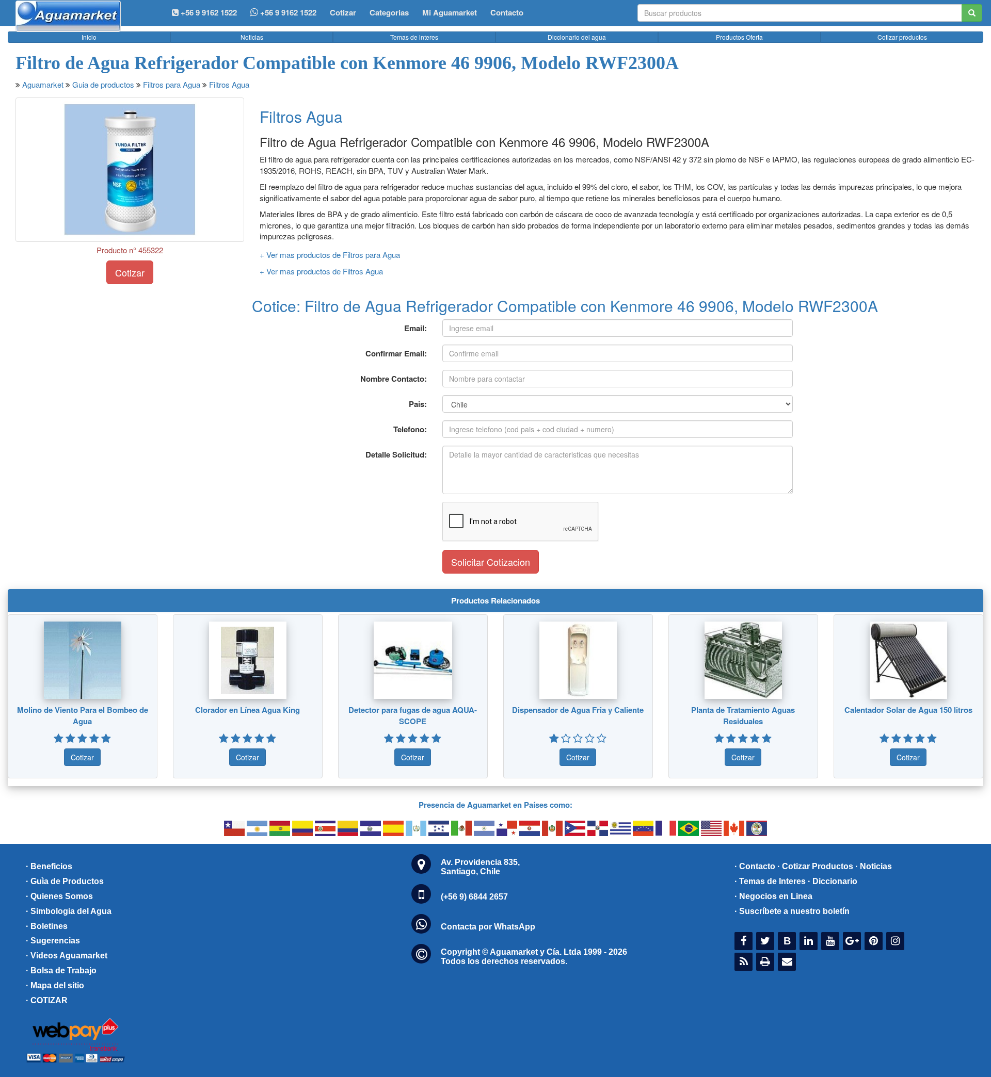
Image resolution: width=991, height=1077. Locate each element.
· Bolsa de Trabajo (61, 970)
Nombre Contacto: (393, 378)
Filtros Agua (229, 84)
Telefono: (410, 429)
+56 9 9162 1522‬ (208, 12)
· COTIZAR (47, 1000)
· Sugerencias (53, 940)
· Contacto (754, 866)
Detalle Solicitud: (396, 454)
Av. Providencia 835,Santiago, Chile (480, 867)
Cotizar (343, 12)
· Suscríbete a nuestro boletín (792, 911)
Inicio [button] (89, 36)
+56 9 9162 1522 (287, 12)
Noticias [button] (252, 36)
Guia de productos (103, 84)
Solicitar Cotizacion (490, 561)
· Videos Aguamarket (66, 955)
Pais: (418, 404)
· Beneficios (49, 866)
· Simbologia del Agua (68, 911)
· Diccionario (832, 881)
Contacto (506, 12)
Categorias (389, 12)
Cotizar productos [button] (902, 36)
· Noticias (873, 866)
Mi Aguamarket (449, 12)
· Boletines (47, 926)
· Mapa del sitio (55, 985)
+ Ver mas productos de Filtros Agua (321, 271)
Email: (415, 328)
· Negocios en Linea (773, 896)
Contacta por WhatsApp (488, 926)
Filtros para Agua (171, 84)
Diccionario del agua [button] (577, 36)
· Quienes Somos (59, 896)
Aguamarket (42, 84)
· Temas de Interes (770, 881)
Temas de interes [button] (414, 36)
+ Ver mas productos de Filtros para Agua (330, 254)
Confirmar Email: (396, 353)
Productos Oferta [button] (739, 36)
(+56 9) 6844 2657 (474, 896)
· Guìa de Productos (65, 881)
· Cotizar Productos (815, 866)
